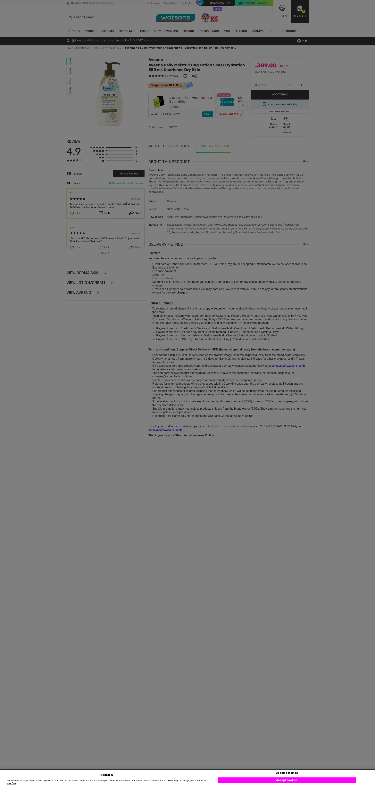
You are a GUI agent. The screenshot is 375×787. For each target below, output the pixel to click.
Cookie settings (287, 772)
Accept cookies (286, 780)
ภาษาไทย (11, 783)
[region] (187, 778)
